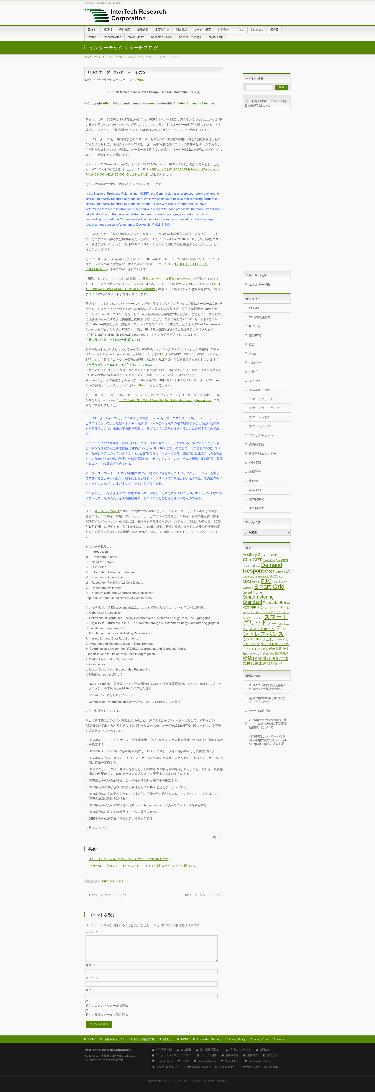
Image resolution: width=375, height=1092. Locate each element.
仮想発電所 (256, 444)
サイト (90, 990)
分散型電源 (267, 654)
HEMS (274, 576)
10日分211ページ (150, 278)
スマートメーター (261, 426)
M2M (252, 353)
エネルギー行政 (135, 57)
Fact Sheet (138, 385)
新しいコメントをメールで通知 (107, 1005)
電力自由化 (256, 499)
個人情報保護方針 (143, 1039)
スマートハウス (259, 417)
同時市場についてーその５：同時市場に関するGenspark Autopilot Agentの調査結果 (268, 740)
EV (288, 571)
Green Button (262, 576)
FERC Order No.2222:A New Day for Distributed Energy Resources (165, 400)
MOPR (256, 582)
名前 (90, 965)
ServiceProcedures (167, 1067)
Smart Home (252, 592)
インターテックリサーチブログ (109, 57)
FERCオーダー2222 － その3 (202, 895)
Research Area (207, 1061)
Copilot (256, 566)
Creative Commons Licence (193, 103)
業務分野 (252, 1055)
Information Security (209, 1039)
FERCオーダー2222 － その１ (105, 895)
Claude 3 (247, 566)
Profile (185, 1061)
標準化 (250, 658)
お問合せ (168, 1039)
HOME (87, 57)
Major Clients (232, 1061)
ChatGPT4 (282, 560)
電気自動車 (256, 508)
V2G (246, 607)
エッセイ (255, 380)
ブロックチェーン (261, 435)
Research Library (259, 1061)
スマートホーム (262, 629)
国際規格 (282, 654)
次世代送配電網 (273, 658)
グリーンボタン (254, 618)
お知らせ (255, 362)
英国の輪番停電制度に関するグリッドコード (268, 699)
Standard (252, 602)
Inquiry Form (261, 1039)
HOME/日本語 (164, 1049)
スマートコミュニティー (265, 408)
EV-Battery (248, 576)
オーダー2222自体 (107, 511)
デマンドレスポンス (265, 631)
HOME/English (164, 1061)
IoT (281, 576)
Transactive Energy (276, 602)
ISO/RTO (255, 335)
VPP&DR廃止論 (259, 711)
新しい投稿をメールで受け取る (107, 1014)
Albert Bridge (112, 103)
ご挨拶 (253, 371)
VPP (253, 607)
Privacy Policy (237, 1039)
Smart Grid (269, 586)
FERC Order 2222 (112, 881)
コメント (94, 931)
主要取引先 (231, 1055)
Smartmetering (258, 597)
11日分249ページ (177, 278)
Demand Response (262, 568)
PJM (160, 354)
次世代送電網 (254, 663)
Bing (274, 555)
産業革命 (255, 490)
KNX (252, 344)
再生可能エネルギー (262, 453)
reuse (152, 103)
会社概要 (186, 1049)
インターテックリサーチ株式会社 (182, 1080)
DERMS (280, 571)
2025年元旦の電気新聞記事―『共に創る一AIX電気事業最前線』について (268, 723)
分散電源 (255, 462)
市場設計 (255, 472)
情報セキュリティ (114, 1039)
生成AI (253, 481)
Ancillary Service (256, 555)
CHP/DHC (256, 308)
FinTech (254, 326)
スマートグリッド (261, 399)
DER (272, 571)
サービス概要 (209, 1055)
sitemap (281, 1039)
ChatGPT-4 (269, 560)
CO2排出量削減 (259, 317)
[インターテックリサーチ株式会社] (125, 17)
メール (92, 978)
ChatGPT (252, 559)
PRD (275, 582)
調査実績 (272, 1055)
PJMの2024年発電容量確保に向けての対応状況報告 (267, 687)
